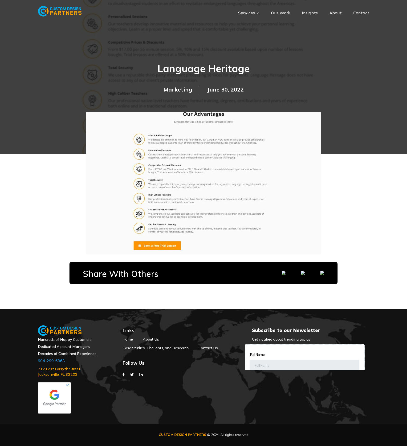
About (335, 13)
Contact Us (208, 348)
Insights (310, 13)
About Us (151, 339)
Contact (361, 13)
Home (127, 339)
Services (246, 13)
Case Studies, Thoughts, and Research (155, 348)
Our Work (280, 13)
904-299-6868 (51, 360)
